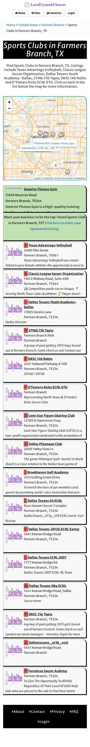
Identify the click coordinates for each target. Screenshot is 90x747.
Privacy (58, 711)
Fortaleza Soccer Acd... (47, 143)
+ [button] (9, 102)
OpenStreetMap (65, 178)
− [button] (9, 108)
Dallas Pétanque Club (45, 444)
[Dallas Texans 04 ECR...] (67, 171)
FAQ (74, 711)
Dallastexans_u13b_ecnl (48, 643)
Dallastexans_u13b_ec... (36, 148)
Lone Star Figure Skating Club (51, 416)
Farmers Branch (52, 25)
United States (28, 25)
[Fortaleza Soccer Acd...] (45, 134)
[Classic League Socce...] (60, 135)
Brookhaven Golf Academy (48, 472)
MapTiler (49, 178)
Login (71, 13)
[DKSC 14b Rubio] (40, 133)
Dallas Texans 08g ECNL (47, 586)
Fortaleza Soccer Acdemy (47, 671)
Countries (55, 13)
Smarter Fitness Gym (63, 143)
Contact (38, 711)
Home (21, 13)
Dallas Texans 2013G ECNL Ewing (53, 529)
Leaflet (37, 178)
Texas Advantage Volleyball (50, 245)
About (18, 711)
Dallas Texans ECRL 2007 (47, 557)
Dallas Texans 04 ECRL (44, 501)
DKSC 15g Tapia (40, 614)
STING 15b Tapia (40, 330)
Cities (36, 13)
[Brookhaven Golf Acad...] (52, 134)
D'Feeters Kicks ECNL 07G (48, 387)
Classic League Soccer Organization (56, 274)
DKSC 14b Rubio (40, 359)
